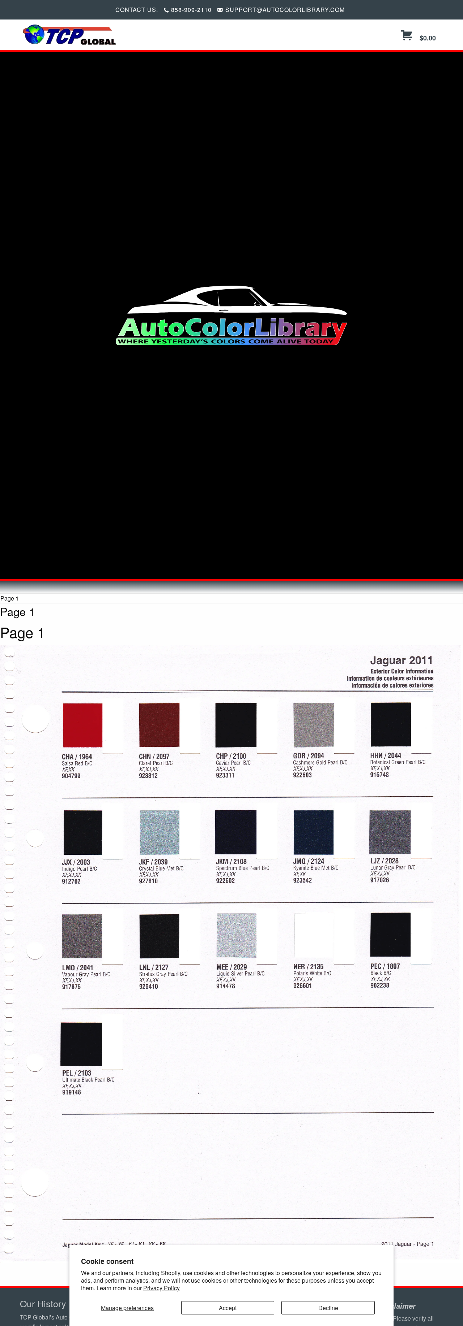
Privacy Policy (161, 1288)
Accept (228, 1308)
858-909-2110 (191, 9)
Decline (328, 1308)
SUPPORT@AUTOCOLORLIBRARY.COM (285, 9)
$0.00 (427, 38)
